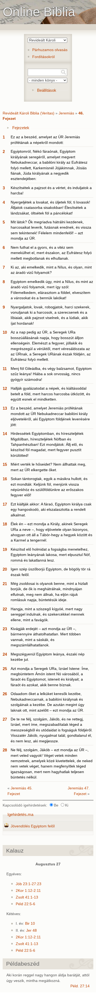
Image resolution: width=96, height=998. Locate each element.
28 (5, 750)
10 (5, 332)
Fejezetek (20, 127)
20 (5, 569)
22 (5, 609)
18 (5, 524)
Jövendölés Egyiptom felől (33, 826)
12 (5, 388)
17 (5, 504)
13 (5, 408)
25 (5, 668)
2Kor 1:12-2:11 (28, 891)
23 (5, 629)
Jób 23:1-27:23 (28, 884)
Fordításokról (43, 57)
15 (5, 464)
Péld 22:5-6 (25, 904)
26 (5, 694)
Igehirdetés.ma (20, 814)
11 (5, 368)
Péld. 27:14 (80, 986)
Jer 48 (31, 930)
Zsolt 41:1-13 (27, 897)
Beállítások (46, 90)
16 (5, 479)
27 (5, 719)
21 (5, 583)
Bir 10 (30, 924)
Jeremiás (66, 113)
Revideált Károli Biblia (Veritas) (28, 113)
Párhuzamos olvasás (49, 50)
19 (5, 549)
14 (5, 433)
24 (5, 654)
